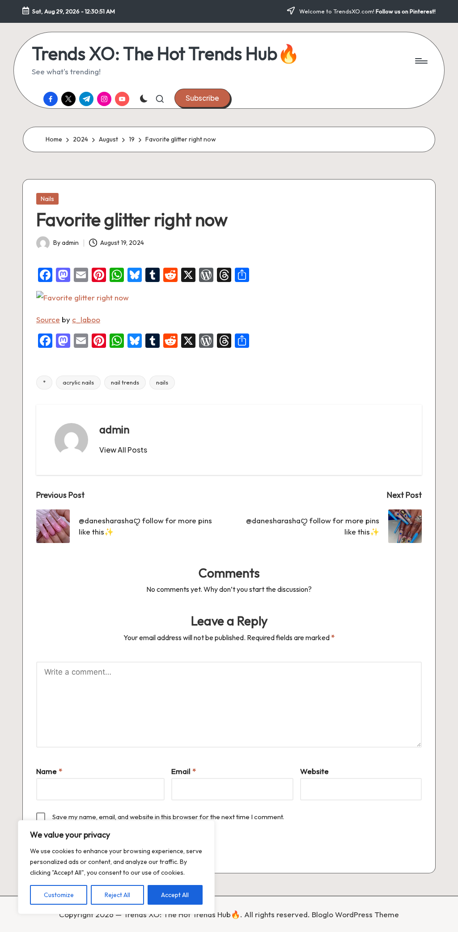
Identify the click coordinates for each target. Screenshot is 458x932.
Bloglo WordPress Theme (355, 914)
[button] (202, 98)
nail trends (125, 382)
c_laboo (86, 319)
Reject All (117, 895)
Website (314, 771)
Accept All (175, 895)
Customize (59, 895)
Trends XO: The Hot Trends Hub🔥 (166, 53)
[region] (116, 867)
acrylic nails (78, 382)
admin (114, 429)
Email (183, 771)
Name (49, 771)
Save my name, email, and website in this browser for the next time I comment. (168, 816)
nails (162, 382)
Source (48, 319)
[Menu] (420, 61)
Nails (47, 199)
